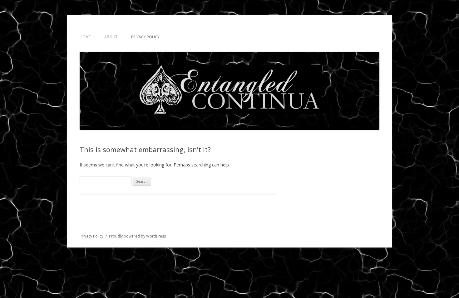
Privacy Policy (145, 37)
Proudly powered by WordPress (137, 236)
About (110, 37)
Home (85, 37)
